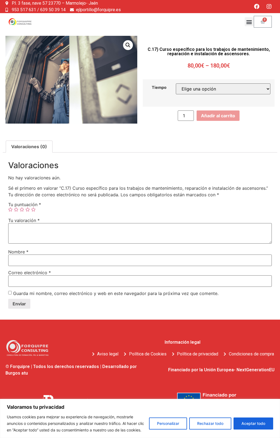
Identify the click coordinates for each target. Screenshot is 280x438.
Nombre (18, 252)
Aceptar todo (253, 423)
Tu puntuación (24, 204)
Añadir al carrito (218, 115)
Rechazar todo (210, 423)
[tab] (29, 147)
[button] (249, 21)
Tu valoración (24, 220)
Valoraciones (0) (29, 146)
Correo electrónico (29, 272)
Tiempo (159, 87)
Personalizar (168, 423)
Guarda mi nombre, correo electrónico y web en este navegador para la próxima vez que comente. (115, 293)
